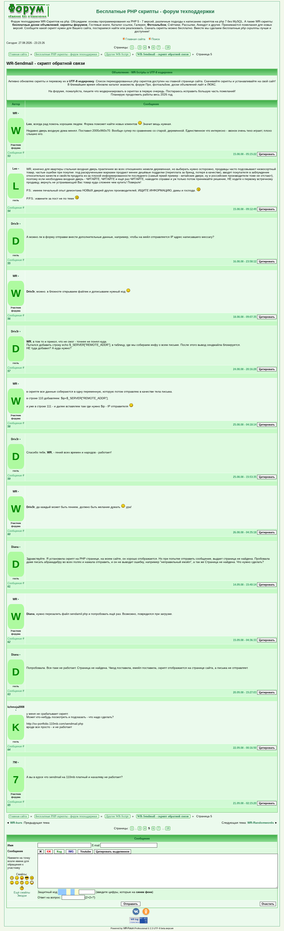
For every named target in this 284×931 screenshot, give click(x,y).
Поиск (156, 39)
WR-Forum (128, 928)
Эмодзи (22, 895)
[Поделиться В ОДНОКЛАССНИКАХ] (145, 911)
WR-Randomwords (260, 822)
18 (167, 47)
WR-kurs (16, 822)
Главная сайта (135, 39)
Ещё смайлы (22, 892)
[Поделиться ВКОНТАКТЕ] (136, 911)
